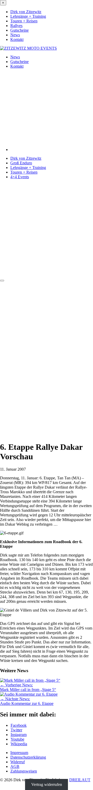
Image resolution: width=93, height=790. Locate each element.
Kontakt (17, 39)
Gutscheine (19, 30)
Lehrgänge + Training (28, 16)
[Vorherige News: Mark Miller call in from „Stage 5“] (30, 680)
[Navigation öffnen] (2, 280)
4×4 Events (19, 177)
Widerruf (17, 762)
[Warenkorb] (46, 274)
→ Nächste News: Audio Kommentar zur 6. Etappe (26, 701)
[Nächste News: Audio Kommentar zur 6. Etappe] (29, 694)
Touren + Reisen (23, 21)
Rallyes (16, 25)
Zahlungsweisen (23, 771)
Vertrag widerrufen (46, 784)
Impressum (19, 752)
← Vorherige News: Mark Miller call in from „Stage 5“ (28, 687)
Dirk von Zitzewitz (25, 12)
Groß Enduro (21, 163)
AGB (14, 766)
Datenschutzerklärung (28, 757)
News (15, 35)
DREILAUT (79, 780)
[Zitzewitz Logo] (28, 48)
